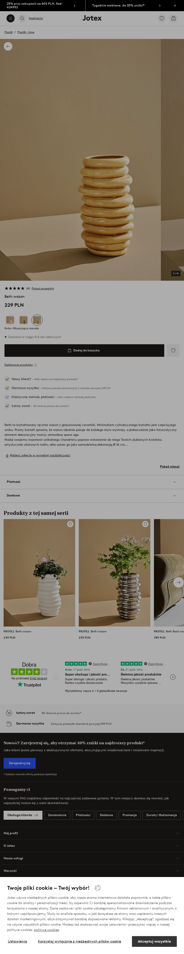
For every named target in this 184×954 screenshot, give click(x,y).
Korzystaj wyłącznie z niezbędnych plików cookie (79, 941)
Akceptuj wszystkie (154, 941)
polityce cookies (46, 930)
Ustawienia (17, 941)
